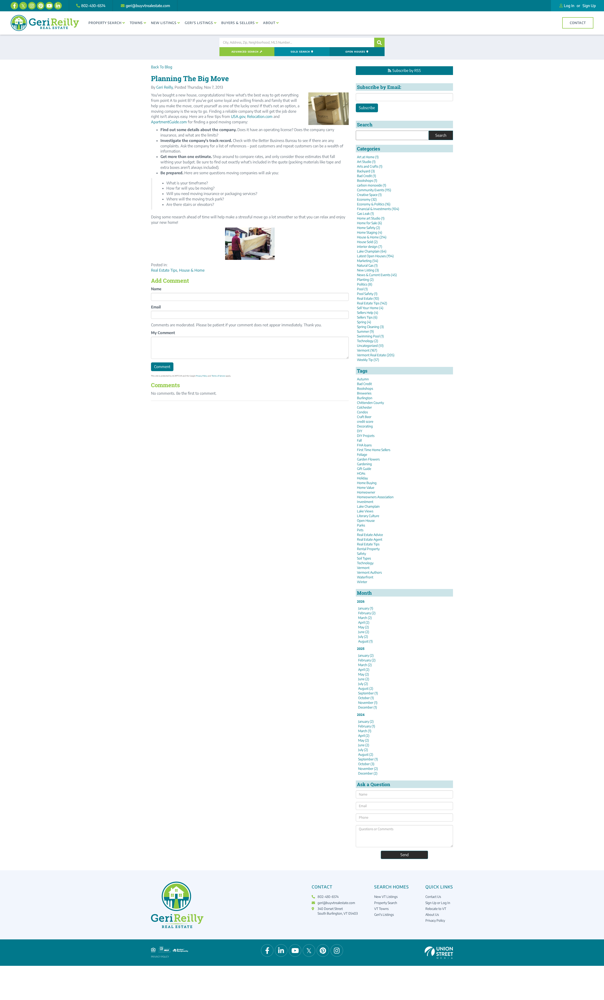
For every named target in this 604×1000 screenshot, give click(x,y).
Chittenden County (370, 403)
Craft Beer (364, 417)
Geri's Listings (384, 915)
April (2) (363, 622)
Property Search (385, 903)
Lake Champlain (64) (371, 251)
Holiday (362, 478)
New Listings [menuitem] (163, 23)
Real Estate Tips (164, 270)
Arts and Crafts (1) (369, 166)
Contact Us (433, 897)
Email (156, 307)
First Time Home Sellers (373, 450)
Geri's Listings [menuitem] (199, 23)
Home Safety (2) (368, 228)
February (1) (366, 726)
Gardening (364, 464)
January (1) (365, 608)
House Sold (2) (367, 242)
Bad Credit (364, 384)
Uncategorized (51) (370, 346)
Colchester (364, 407)
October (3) (366, 764)
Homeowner (366, 492)
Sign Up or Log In (437, 903)
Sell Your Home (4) (370, 308)
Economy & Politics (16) (373, 204)
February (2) (367, 613)
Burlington (364, 398)
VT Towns (381, 909)
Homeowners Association (375, 497)
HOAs (361, 473)
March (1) (364, 731)
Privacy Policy (201, 376)
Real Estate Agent (369, 539)
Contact (578, 23)
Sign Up (589, 5)
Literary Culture (368, 516)
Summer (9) (365, 331)
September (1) (368, 693)
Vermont (363, 568)
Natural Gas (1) (367, 265)
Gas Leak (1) (365, 214)
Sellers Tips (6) (367, 317)
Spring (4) (364, 322)
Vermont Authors (369, 572)
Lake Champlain (368, 506)
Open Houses (355, 51)
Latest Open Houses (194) (375, 256)
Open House (366, 521)
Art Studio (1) (366, 162)
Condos (362, 412)
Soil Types (364, 558)
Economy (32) (367, 199)
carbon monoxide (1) (371, 185)
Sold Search (300, 51)
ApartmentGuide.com (169, 122)
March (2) (365, 618)
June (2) (363, 632)
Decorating (365, 426)
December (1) (367, 707)
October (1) (366, 698)
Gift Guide (364, 469)
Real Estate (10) (368, 298)
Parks (361, 525)
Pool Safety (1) (367, 294)
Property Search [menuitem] (105, 23)
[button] (379, 42)
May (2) (363, 627)
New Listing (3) (368, 270)
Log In (569, 5)
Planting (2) (365, 280)
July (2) (363, 637)
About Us (432, 915)
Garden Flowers (368, 459)
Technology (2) (367, 341)
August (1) (365, 641)
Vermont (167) (367, 350)
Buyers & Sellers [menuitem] (238, 23)
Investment (365, 502)
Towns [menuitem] (136, 23)
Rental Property (368, 549)
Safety (361, 554)
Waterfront (365, 577)
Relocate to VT (435, 909)
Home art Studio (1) (371, 218)
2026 (361, 601)
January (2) (366, 655)
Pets (360, 530)
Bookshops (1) (367, 180)
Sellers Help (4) (367, 313)
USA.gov (238, 116)
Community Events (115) (374, 190)
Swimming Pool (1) (370, 336)
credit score (365, 421)
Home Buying (367, 483)
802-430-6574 (93, 5)
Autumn (363, 379)
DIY (359, 431)
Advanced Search (245, 51)
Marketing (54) (367, 261)
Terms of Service (218, 376)
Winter (362, 582)
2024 (361, 714)
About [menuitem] (269, 23)
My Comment (163, 332)
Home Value (365, 487)
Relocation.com (260, 116)
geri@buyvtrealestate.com (148, 5)
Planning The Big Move (190, 78)
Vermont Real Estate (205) (375, 355)
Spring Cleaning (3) (370, 327)
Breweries (364, 393)
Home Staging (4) (369, 232)
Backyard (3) (366, 171)
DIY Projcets (365, 436)
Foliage (362, 454)
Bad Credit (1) (366, 176)
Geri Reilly (164, 87)
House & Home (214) (371, 237)
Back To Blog (161, 67)
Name (156, 288)
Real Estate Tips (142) (372, 303)
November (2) (368, 769)
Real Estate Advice (370, 535)
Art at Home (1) (368, 157)
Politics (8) (364, 284)
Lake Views (365, 511)
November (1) (368, 703)
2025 (360, 648)
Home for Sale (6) (369, 223)
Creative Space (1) (369, 195)
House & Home (192, 270)
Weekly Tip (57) (368, 360)
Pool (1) (362, 289)
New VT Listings (386, 897)
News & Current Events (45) (377, 275)
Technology (365, 563)
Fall (359, 440)
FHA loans (364, 445)
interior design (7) (369, 247)
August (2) (365, 688)
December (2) (368, 773)
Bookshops (365, 388)
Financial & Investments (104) (378, 209)
